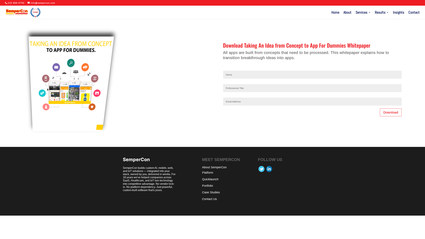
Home (335, 13)
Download (390, 112)
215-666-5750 (16, 2)
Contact (414, 13)
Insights (398, 13)
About (347, 13)
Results (380, 13)
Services (361, 13)
